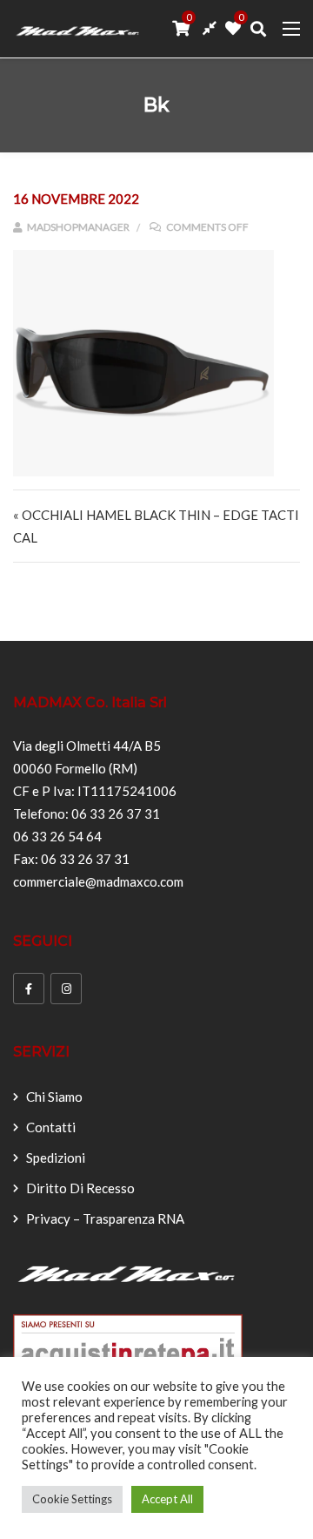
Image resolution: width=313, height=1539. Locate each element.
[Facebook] (28, 988)
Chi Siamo (54, 1096)
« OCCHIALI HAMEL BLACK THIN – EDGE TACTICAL (156, 526)
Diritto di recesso (80, 1188)
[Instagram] (66, 988)
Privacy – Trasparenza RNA (105, 1218)
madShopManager (77, 226)
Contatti (51, 1127)
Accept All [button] (167, 1499)
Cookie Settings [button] (72, 1499)
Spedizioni (55, 1157)
